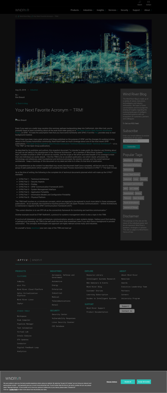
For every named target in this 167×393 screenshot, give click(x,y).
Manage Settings (112, 382)
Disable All (128, 382)
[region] (83, 382)
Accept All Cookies (144, 382)
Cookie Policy (13, 389)
